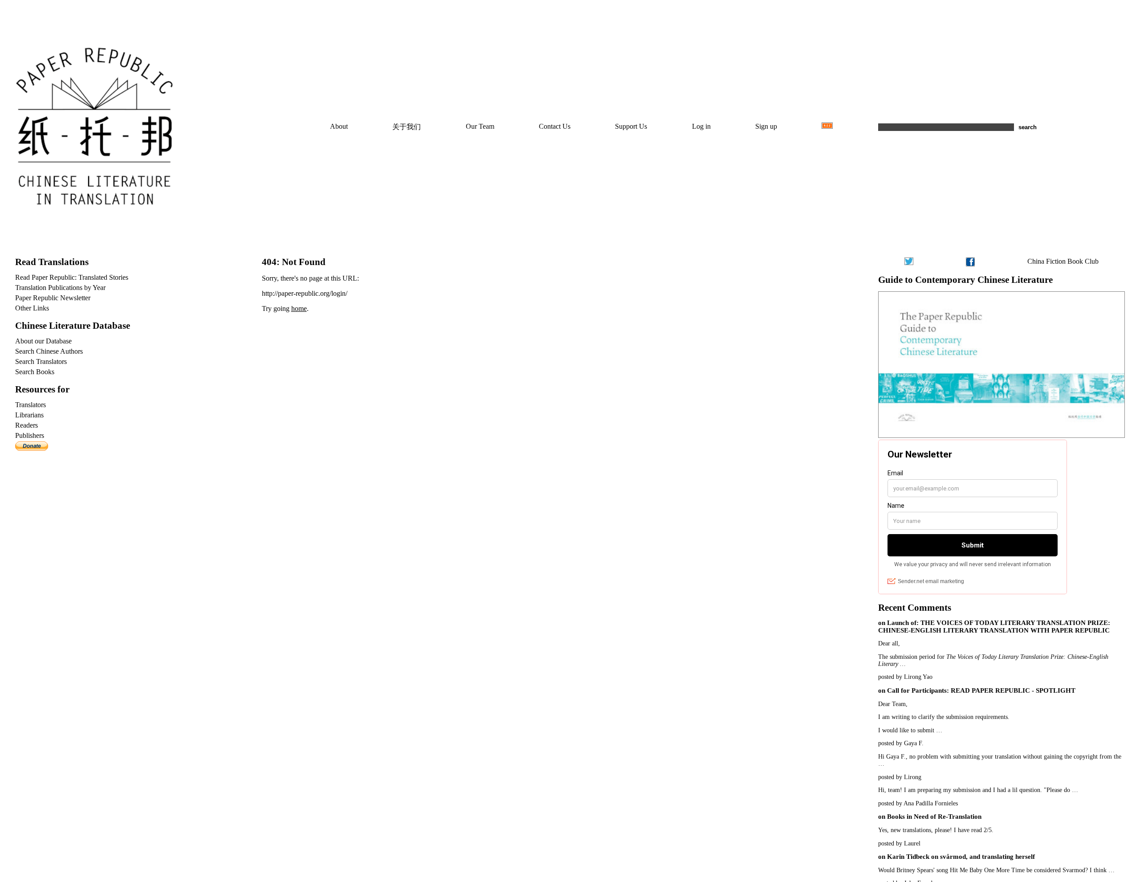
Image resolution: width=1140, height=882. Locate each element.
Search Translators (41, 361)
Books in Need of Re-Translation (934, 816)
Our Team (480, 126)
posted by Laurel (899, 843)
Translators (30, 404)
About (339, 126)
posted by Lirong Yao (905, 677)
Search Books (34, 372)
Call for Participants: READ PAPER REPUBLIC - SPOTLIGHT (981, 690)
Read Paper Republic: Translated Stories (71, 277)
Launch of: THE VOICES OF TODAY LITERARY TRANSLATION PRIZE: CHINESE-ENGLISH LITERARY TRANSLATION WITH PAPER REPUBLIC (994, 626)
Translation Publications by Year (60, 287)
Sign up (766, 126)
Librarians (29, 415)
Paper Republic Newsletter (52, 298)
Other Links (32, 308)
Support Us (631, 126)
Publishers (29, 435)
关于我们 (406, 127)
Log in (701, 126)
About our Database (43, 341)
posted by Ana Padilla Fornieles (918, 803)
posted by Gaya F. (901, 743)
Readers (26, 425)
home (299, 308)
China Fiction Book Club (1063, 261)
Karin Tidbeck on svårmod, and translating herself (961, 856)
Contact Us (554, 126)
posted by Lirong (899, 777)
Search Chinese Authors (49, 351)
